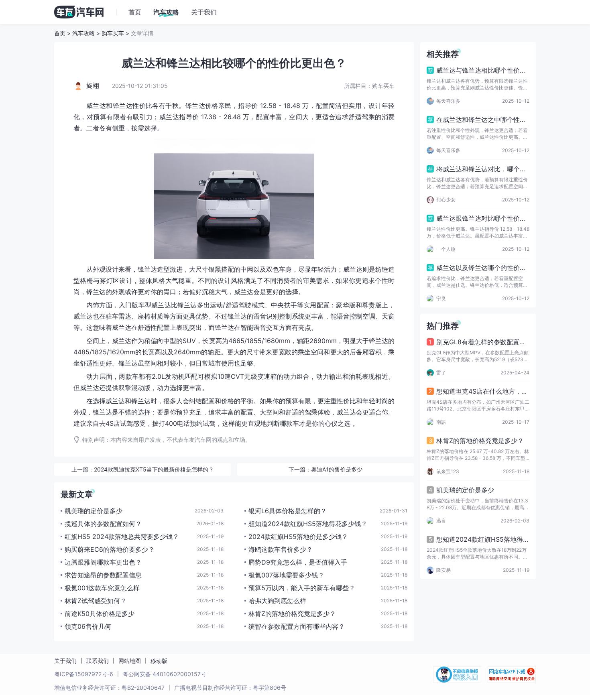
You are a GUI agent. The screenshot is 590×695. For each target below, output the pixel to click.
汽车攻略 (83, 33)
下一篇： (325, 469)
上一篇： (142, 469)
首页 (59, 33)
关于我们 (65, 660)
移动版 (159, 660)
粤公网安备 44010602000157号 (164, 674)
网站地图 (129, 660)
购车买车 (113, 33)
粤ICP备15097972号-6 (83, 674)
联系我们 (97, 660)
